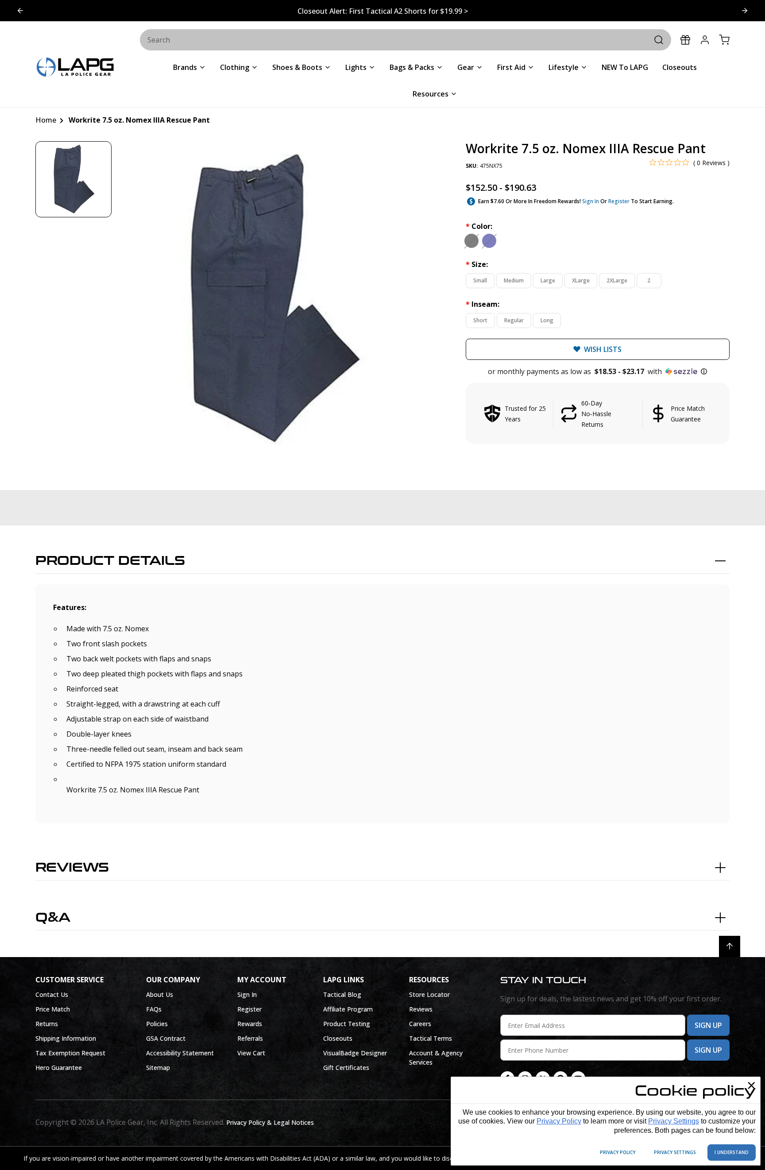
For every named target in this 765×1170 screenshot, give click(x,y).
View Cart (251, 1053)
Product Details (110, 560)
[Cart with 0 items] (724, 40)
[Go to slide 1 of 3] (744, 10)
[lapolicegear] (75, 68)
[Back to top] (729, 946)
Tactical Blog (342, 994)
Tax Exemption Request (70, 1053)
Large (548, 280)
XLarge (581, 280)
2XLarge (617, 280)
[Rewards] (685, 40)
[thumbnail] (73, 179)
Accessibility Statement (180, 1053)
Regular (514, 320)
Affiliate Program (348, 1009)
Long (547, 320)
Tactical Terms (430, 1038)
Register (619, 201)
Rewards (249, 1023)
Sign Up (708, 1025)
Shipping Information (65, 1038)
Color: (479, 226)
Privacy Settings (673, 1121)
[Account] (704, 40)
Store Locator (429, 994)
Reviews (72, 867)
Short (480, 320)
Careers (420, 1023)
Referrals (250, 1038)
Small (480, 280)
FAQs (154, 1009)
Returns (46, 1023)
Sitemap (158, 1067)
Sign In (590, 201)
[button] (598, 371)
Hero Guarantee (58, 1067)
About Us (159, 994)
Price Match (52, 1009)
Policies (157, 1023)
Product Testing (346, 1023)
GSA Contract (165, 1038)
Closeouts (337, 1038)
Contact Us (51, 994)
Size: (477, 264)
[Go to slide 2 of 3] (20, 10)
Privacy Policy (559, 1121)
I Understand (732, 1152)
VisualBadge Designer (355, 1053)
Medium (514, 280)
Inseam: (482, 304)
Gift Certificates (346, 1067)
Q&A (52, 917)
